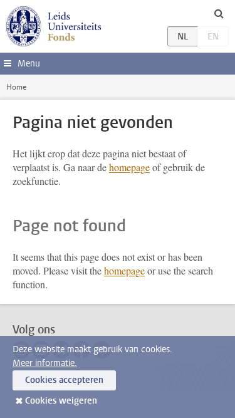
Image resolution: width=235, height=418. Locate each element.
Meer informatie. (45, 363)
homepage (129, 167)
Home (16, 87)
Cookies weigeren (61, 401)
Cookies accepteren (64, 380)
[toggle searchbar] (219, 13)
